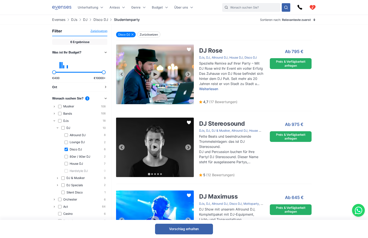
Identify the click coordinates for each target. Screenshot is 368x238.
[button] (218, 102)
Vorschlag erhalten (184, 229)
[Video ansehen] (155, 74)
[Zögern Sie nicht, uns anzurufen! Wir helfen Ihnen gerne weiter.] (300, 7)
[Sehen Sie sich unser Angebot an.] (286, 7)
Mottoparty (251, 203)
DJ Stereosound (206, 119)
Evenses (58, 20)
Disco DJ (100, 20)
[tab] (150, 101)
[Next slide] (188, 74)
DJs (74, 20)
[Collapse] (54, 121)
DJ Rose (200, 46)
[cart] (312, 7)
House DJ (236, 57)
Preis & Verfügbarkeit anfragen (290, 63)
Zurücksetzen (99, 31)
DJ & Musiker (221, 130)
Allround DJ (220, 57)
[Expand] (54, 106)
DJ (85, 20)
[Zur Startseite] (61, 7)
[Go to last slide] (122, 74)
